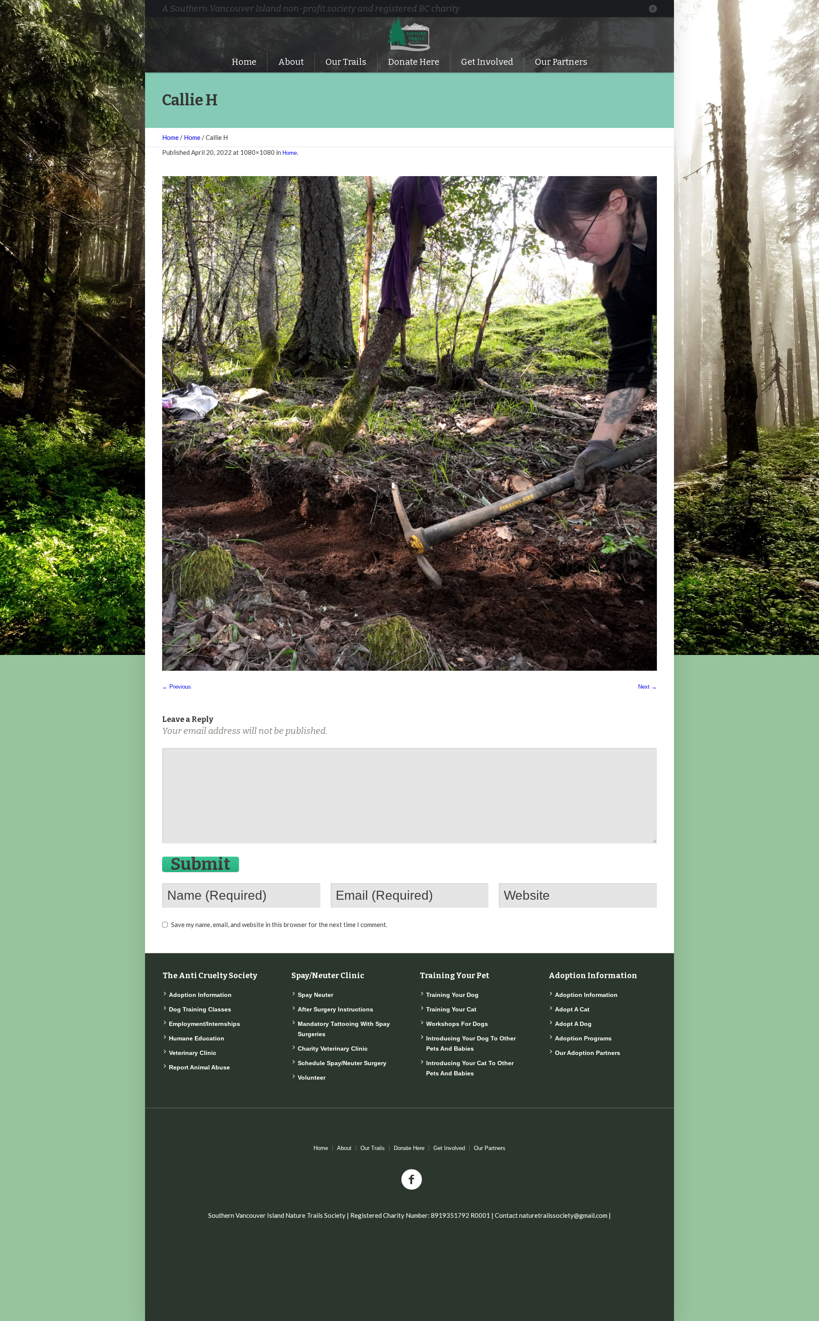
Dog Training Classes (200, 1009)
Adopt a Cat (572, 1009)
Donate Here (409, 1148)
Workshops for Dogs (457, 1023)
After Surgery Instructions (335, 1009)
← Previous (176, 687)
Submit (200, 864)
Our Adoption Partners (587, 1052)
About (344, 1148)
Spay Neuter (315, 994)
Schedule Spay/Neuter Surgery (342, 1063)
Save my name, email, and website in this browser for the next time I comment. (279, 924)
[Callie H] (409, 423)
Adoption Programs (583, 1038)
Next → (647, 687)
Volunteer (311, 1077)
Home (170, 137)
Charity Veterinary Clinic (333, 1048)
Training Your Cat (451, 1009)
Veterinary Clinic (192, 1052)
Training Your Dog (452, 994)
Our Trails (372, 1148)
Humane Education (196, 1038)
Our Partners (489, 1148)
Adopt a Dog (573, 1023)
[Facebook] (652, 8)
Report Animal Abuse (199, 1067)
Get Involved (449, 1148)
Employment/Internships (204, 1023)
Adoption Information (200, 994)
